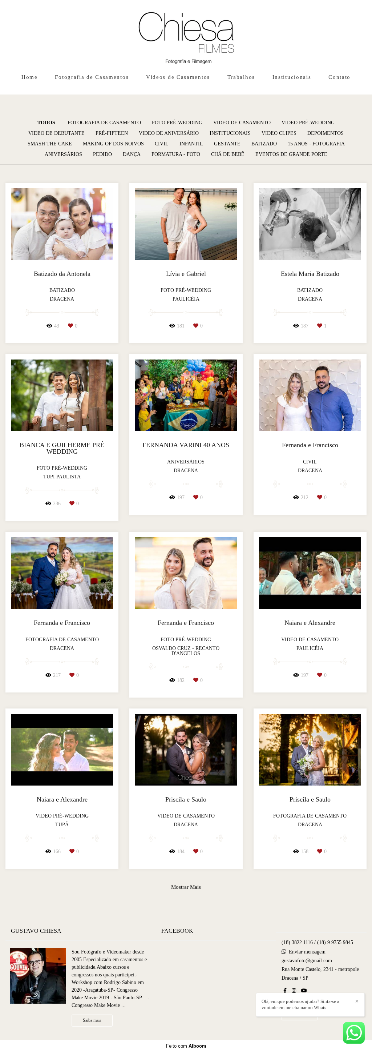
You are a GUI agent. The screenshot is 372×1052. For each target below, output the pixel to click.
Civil (162, 143)
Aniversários (63, 154)
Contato (339, 77)
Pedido (102, 154)
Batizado (264, 143)
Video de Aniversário (169, 133)
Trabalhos (241, 77)
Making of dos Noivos (113, 143)
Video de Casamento (242, 122)
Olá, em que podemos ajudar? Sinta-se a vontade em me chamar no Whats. (300, 1004)
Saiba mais (92, 1020)
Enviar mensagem (307, 952)
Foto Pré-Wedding (177, 122)
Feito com (186, 1046)
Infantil (191, 143)
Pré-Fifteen (112, 133)
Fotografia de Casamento (104, 122)
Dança (132, 154)
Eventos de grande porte (291, 154)
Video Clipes (279, 133)
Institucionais (291, 77)
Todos (46, 122)
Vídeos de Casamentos (178, 77)
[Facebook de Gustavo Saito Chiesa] (285, 990)
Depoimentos (325, 133)
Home (29, 77)
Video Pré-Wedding (308, 122)
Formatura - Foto (175, 154)
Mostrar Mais (186, 887)
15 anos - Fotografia (316, 143)
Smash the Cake (50, 143)
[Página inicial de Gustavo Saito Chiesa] (186, 34)
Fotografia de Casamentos (92, 77)
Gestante (227, 143)
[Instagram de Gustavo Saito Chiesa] (294, 990)
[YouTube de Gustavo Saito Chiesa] (304, 990)
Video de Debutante (56, 133)
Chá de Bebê (227, 154)
